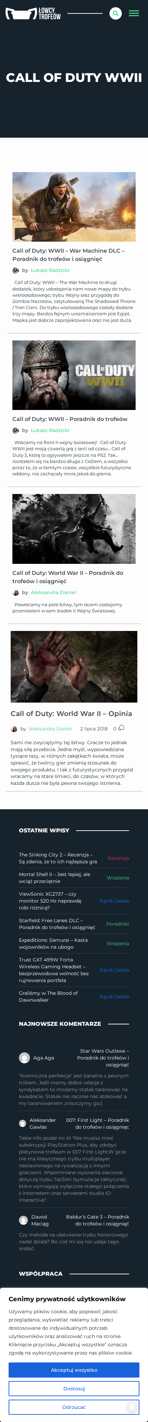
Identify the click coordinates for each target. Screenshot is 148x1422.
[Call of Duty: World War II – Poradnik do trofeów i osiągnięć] (74, 528)
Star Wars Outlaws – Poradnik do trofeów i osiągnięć (103, 1058)
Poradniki (117, 924)
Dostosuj (74, 1389)
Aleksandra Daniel (53, 592)
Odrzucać (74, 1407)
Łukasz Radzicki (50, 270)
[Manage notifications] (131, 1406)
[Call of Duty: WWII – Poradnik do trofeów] (74, 375)
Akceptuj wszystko (74, 1370)
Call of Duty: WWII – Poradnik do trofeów (70, 419)
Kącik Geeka (114, 901)
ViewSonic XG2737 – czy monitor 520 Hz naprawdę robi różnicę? (50, 901)
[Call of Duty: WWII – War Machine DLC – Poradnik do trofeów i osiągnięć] (74, 207)
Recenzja (118, 858)
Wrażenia (118, 878)
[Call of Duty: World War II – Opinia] (74, 667)
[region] (74, 1355)
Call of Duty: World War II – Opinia (71, 713)
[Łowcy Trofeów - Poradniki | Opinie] (33, 14)
